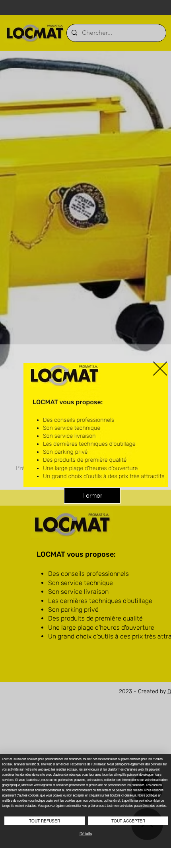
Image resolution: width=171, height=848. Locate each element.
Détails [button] (86, 833)
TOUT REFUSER (44, 821)
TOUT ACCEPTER (128, 821)
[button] (160, 369)
